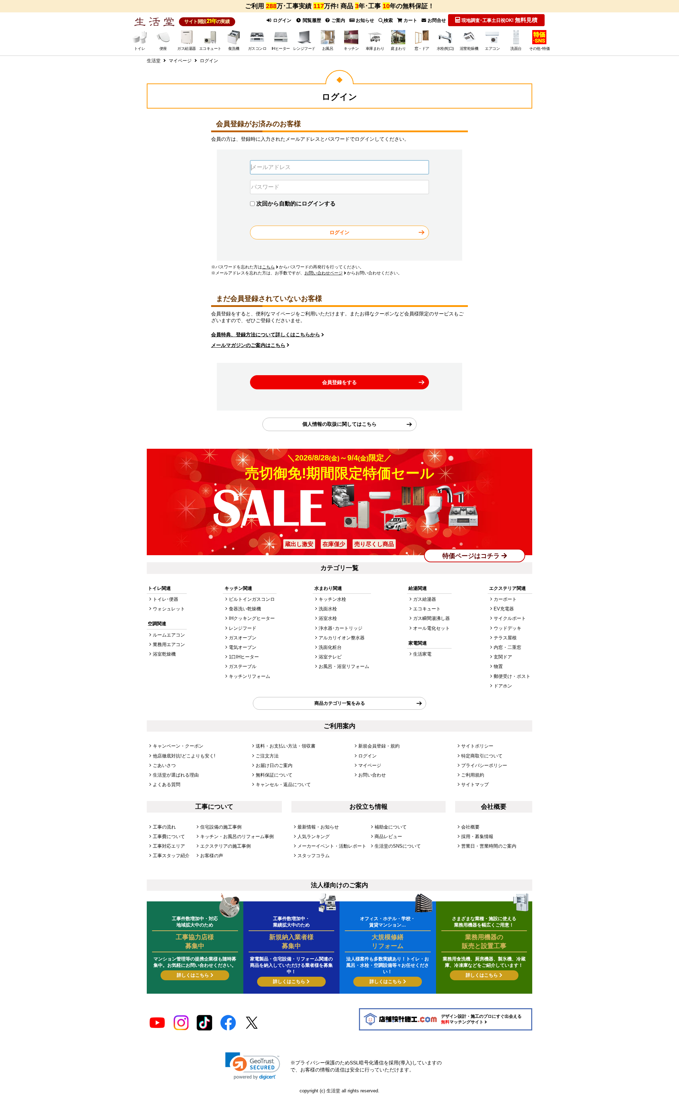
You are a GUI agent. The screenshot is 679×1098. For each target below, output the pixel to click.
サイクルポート (510, 618)
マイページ (369, 765)
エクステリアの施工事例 (225, 846)
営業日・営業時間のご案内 (488, 846)
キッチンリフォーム (249, 676)
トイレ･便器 (165, 599)
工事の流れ (164, 827)
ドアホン (503, 686)
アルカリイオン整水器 (342, 637)
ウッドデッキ (507, 628)
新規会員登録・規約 (379, 746)
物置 (498, 666)
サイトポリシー (477, 746)
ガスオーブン (242, 637)
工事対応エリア (169, 846)
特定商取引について (482, 756)
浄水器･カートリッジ (340, 628)
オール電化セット (431, 628)
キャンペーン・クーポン (178, 746)
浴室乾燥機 (164, 654)
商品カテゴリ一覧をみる (339, 703)
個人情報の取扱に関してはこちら (339, 424)
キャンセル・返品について (283, 784)
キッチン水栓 (332, 599)
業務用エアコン (169, 644)
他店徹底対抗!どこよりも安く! (184, 756)
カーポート (505, 599)
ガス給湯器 (424, 599)
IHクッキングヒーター (252, 618)
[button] (252, 1066)
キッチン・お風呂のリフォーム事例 (237, 836)
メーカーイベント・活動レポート (331, 846)
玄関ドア (503, 657)
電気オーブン (242, 647)
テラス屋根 (505, 637)
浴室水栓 (328, 618)
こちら (268, 267)
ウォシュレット (169, 608)
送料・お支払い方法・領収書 (285, 746)
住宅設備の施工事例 (221, 827)
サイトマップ (475, 784)
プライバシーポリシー (484, 765)
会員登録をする (339, 382)
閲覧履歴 (311, 20)
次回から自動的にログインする (296, 204)
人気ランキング (313, 836)
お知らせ (364, 20)
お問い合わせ (372, 775)
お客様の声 (211, 855)
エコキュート (427, 608)
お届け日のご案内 (274, 765)
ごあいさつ (164, 765)
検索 (388, 20)
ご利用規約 (472, 775)
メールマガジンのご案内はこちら (248, 345)
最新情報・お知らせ (318, 827)
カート (409, 20)
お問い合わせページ (323, 273)
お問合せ (436, 20)
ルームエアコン (169, 635)
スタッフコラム (313, 855)
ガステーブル (242, 666)
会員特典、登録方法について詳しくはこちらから (265, 334)
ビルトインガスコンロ (252, 599)
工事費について (169, 836)
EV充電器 (504, 608)
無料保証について (274, 775)
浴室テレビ (330, 657)
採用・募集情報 (477, 836)
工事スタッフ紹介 (171, 855)
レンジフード (242, 628)
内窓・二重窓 (507, 647)
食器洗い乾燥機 (245, 608)
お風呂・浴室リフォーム (344, 666)
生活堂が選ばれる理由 (176, 775)
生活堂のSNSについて (398, 846)
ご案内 (337, 20)
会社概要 (470, 827)
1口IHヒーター (244, 657)
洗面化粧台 (330, 647)
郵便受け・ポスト (512, 676)
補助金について (391, 827)
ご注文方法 (267, 756)
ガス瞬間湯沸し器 (431, 618)
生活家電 (422, 654)
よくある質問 (166, 784)
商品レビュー (388, 836)
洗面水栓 (328, 608)
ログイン (281, 20)
